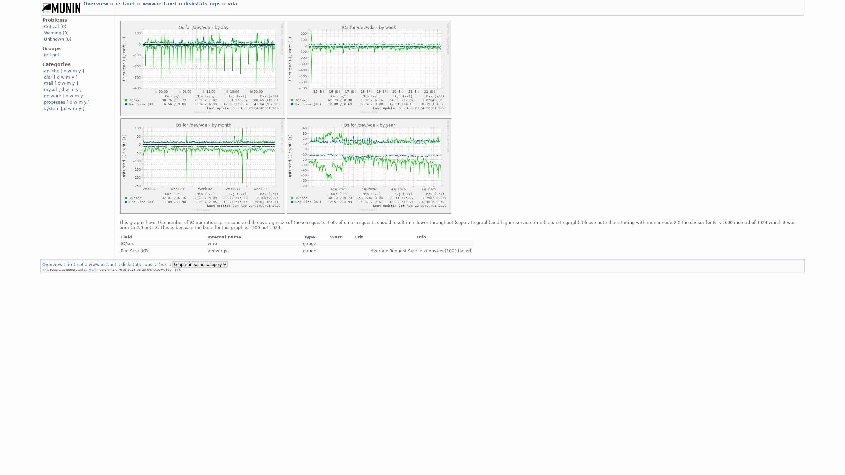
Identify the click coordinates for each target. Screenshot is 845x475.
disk (48, 77)
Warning (52, 32)
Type (309, 237)
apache (51, 70)
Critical (51, 26)
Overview (97, 3)
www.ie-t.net (160, 3)
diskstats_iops (203, 3)
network (52, 95)
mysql (50, 89)
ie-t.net (126, 3)
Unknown (54, 39)
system (52, 108)
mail (48, 83)
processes (54, 102)
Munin (93, 269)
